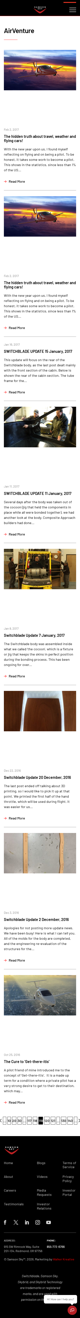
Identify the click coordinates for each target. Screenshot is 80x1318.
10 (9, 1121)
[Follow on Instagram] (37, 1222)
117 (29, 1121)
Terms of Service (69, 1165)
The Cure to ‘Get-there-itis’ (27, 1061)
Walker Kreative (63, 1259)
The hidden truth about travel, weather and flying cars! (40, 138)
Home (8, 1163)
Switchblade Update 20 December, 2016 (37, 777)
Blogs (41, 1163)
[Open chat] (72, 1310)
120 (46, 1121)
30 (19, 1121)
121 (53, 1121)
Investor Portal (69, 1192)
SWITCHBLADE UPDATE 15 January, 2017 (38, 351)
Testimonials (14, 1204)
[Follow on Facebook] (5, 1222)
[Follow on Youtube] (48, 1222)
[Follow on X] (16, 1222)
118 (35, 1121)
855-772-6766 (56, 1246)
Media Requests (44, 1192)
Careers (10, 1190)
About (8, 1177)
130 (63, 1121)
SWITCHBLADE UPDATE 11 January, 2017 (37, 493)
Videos (42, 1177)
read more (17, 181)
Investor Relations (44, 1206)
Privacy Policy (68, 1179)
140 (70, 1121)
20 (14, 1121)
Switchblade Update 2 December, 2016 (36, 919)
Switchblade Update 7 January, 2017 (34, 635)
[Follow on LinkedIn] (26, 1222)
